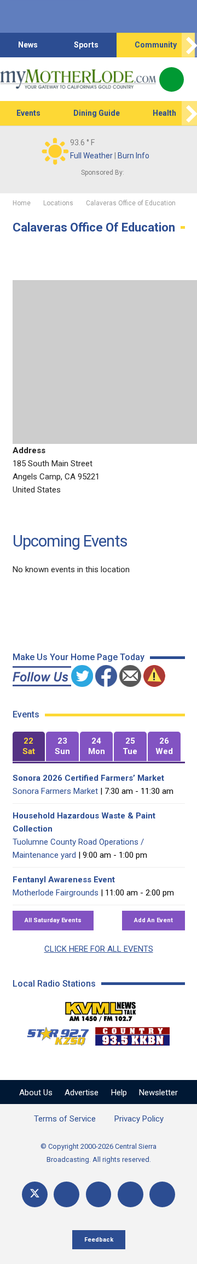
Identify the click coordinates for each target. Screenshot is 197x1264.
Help (119, 1092)
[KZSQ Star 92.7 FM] (53, 1033)
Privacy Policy (139, 1119)
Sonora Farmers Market (55, 791)
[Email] (130, 1194)
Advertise (82, 1092)
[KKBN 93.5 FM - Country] (132, 1033)
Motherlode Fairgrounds (56, 893)
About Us (36, 1092)
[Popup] (171, 79)
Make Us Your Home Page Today (78, 657)
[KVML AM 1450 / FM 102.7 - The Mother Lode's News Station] (100, 1008)
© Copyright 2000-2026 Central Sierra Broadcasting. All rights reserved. (98, 1153)
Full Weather (91, 155)
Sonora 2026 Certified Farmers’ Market (88, 778)
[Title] (162, 1194)
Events (28, 113)
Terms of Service (65, 1119)
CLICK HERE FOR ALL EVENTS (98, 949)
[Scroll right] (189, 45)
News (28, 44)
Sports (86, 44)
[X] (35, 1194)
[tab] (29, 747)
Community (156, 44)
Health (164, 113)
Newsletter (158, 1092)
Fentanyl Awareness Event (64, 880)
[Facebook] (66, 1194)
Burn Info (133, 155)
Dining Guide (96, 113)
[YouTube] (99, 1194)
